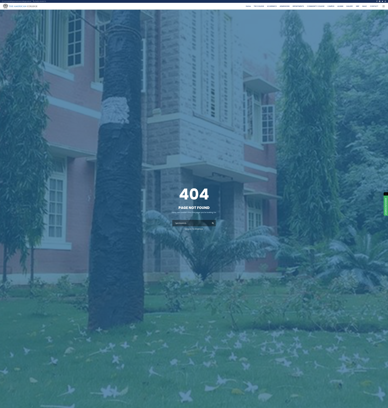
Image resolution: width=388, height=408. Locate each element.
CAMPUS (330, 6)
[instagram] (385, 1)
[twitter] (382, 1)
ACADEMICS (272, 6)
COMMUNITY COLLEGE (315, 6)
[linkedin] (379, 1)
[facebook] (376, 1)
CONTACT (374, 6)
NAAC (364, 6)
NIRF (357, 6)
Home (248, 6)
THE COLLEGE (259, 6)
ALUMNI (340, 6)
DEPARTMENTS (298, 6)
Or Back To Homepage (194, 229)
